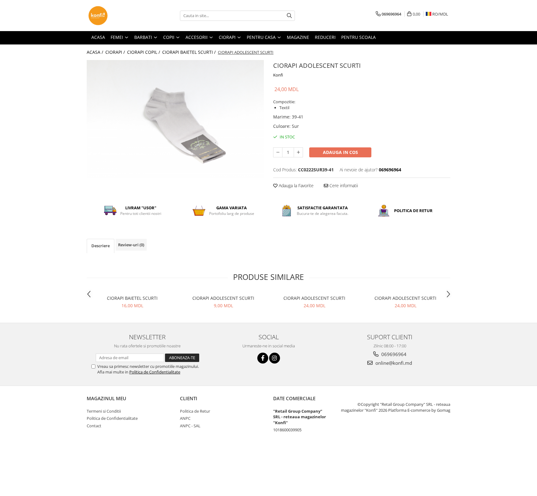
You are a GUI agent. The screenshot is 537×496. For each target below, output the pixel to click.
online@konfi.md (393, 363)
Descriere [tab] (100, 245)
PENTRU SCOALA (358, 37)
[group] (175, 119)
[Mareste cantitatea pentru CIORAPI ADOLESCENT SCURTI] (298, 152)
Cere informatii (343, 185)
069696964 (393, 354)
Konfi (278, 75)
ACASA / (95, 52)
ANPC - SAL (190, 426)
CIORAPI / (115, 52)
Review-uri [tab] (131, 245)
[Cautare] (289, 16)
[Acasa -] (118, 15)
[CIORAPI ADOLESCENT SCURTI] (175, 119)
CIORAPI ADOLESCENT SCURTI (223, 298)
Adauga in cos (340, 152)
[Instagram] (274, 358)
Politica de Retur (195, 411)
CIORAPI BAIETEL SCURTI (132, 298)
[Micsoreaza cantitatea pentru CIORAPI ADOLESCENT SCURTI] (277, 152)
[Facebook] (262, 358)
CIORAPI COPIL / (144, 52)
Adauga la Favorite (296, 185)
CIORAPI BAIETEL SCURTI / (189, 52)
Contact (94, 426)
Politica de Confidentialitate (154, 372)
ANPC (185, 418)
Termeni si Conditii (104, 411)
